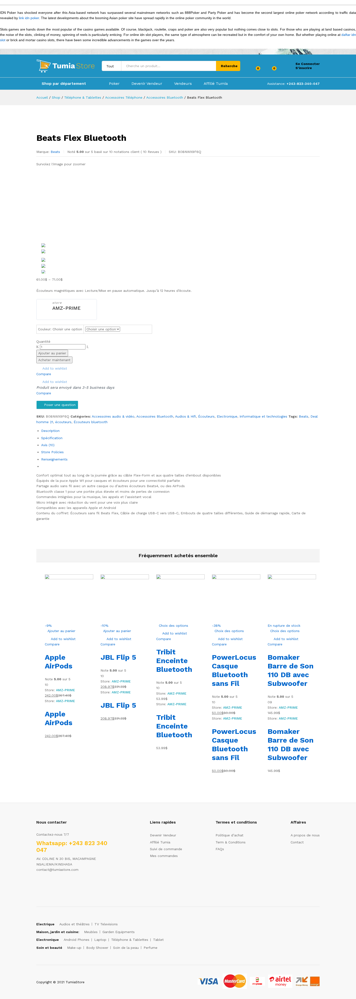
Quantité (43, 341)
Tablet (158, 940)
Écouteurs (206, 416)
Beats (55, 152)
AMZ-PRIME (66, 308)
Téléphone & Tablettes (129, 940)
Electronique (227, 416)
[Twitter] (45, 884)
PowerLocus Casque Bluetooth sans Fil (234, 670)
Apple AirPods (58, 661)
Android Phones (76, 940)
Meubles (91, 932)
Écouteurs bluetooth (91, 422)
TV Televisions (106, 924)
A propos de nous (305, 835)
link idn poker (29, 18)
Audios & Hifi (185, 416)
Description (50, 431)
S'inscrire (303, 68)
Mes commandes (164, 856)
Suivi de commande (166, 849)
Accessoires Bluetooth (154, 416)
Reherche (229, 66)
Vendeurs (183, 84)
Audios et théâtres (74, 924)
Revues (151, 152)
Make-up (74, 948)
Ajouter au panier (52, 353)
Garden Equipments (118, 932)
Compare (43, 374)
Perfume (150, 948)
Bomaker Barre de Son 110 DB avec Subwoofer (291, 670)
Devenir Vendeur (147, 84)
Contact (297, 842)
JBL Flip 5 (118, 657)
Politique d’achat (229, 835)
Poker (114, 84)
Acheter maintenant (54, 360)
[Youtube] (60, 884)
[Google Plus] (52, 884)
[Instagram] (67, 884)
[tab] (180, 430)
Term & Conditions (231, 842)
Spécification (51, 438)
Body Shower (97, 948)
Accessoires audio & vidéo (113, 416)
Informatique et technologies (263, 416)
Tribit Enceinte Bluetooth (174, 661)
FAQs (220, 849)
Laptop (100, 940)
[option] (180, 245)
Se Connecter (307, 64)
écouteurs (63, 422)
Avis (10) (47, 445)
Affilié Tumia (216, 84)
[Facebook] (37, 884)
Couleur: (60, 329)
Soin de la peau (126, 948)
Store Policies (52, 452)
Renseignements (54, 459)
